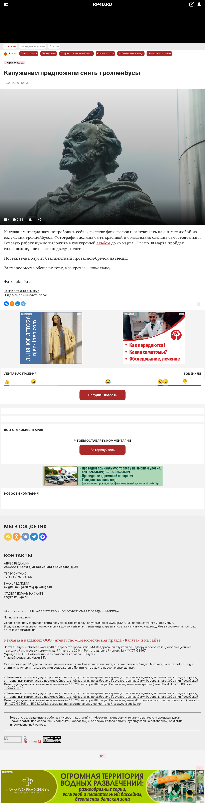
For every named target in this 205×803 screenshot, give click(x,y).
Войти (199, 4)
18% (184, 381)
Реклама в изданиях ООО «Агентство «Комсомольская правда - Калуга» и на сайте (82, 640)
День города (29, 53)
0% (6, 381)
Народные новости (32, 46)
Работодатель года (131, 53)
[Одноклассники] (12, 303)
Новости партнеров (109, 717)
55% (108, 381)
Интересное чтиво (159, 53)
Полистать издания (17, 617)
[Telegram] (23, 303)
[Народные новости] (191, 4)
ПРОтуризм (49, 53)
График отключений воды (76, 53)
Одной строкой (14, 62)
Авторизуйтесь (102, 450)
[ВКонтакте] (6, 303)
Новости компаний (21, 493)
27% (33, 381)
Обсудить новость (102, 395)
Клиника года (105, 53)
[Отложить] (30, 219)
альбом (103, 243)
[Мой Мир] (17, 303)
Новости (10, 46)
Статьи (54, 46)
